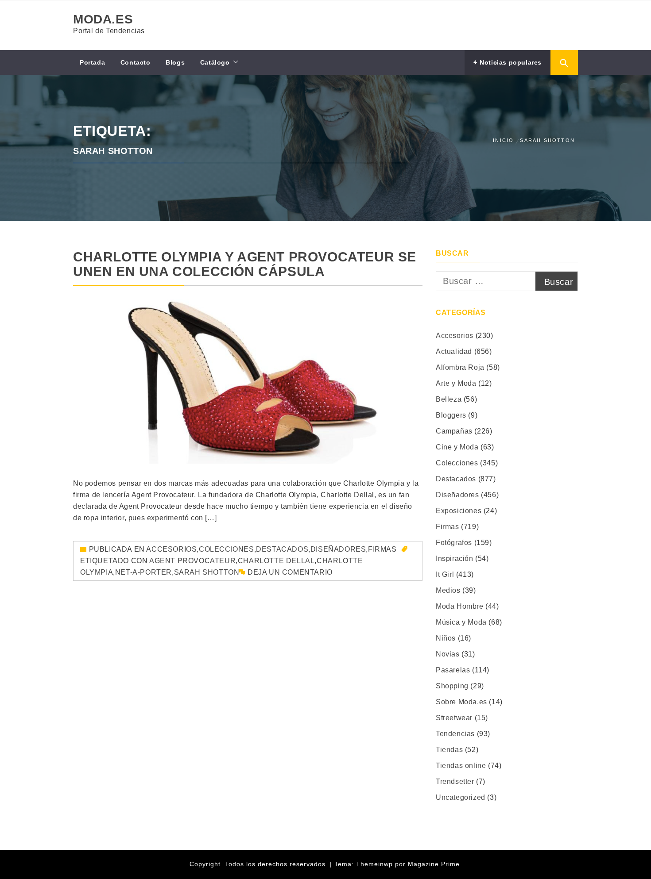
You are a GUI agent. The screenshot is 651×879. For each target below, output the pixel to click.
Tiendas (449, 749)
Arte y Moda (456, 383)
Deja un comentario (290, 572)
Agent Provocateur (192, 560)
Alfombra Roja (460, 367)
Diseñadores (338, 549)
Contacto (135, 62)
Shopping (452, 686)
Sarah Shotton (207, 572)
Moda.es (103, 19)
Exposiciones (458, 510)
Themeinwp (375, 863)
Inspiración (454, 558)
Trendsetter (455, 781)
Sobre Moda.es (461, 702)
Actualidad (454, 351)
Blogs (175, 62)
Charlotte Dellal (276, 560)
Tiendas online (461, 765)
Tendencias (455, 733)
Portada (92, 62)
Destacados (282, 549)
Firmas (382, 549)
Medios (448, 590)
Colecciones (226, 549)
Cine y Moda (457, 447)
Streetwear (454, 718)
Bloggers (451, 415)
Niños (446, 638)
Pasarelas (453, 670)
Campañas (454, 431)
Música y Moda (461, 622)
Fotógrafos (454, 542)
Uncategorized (460, 797)
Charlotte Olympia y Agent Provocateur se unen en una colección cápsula (244, 264)
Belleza (448, 399)
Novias (448, 654)
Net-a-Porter (143, 572)
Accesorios (171, 549)
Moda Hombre (460, 606)
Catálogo (215, 62)
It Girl (445, 574)
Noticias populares (510, 62)
